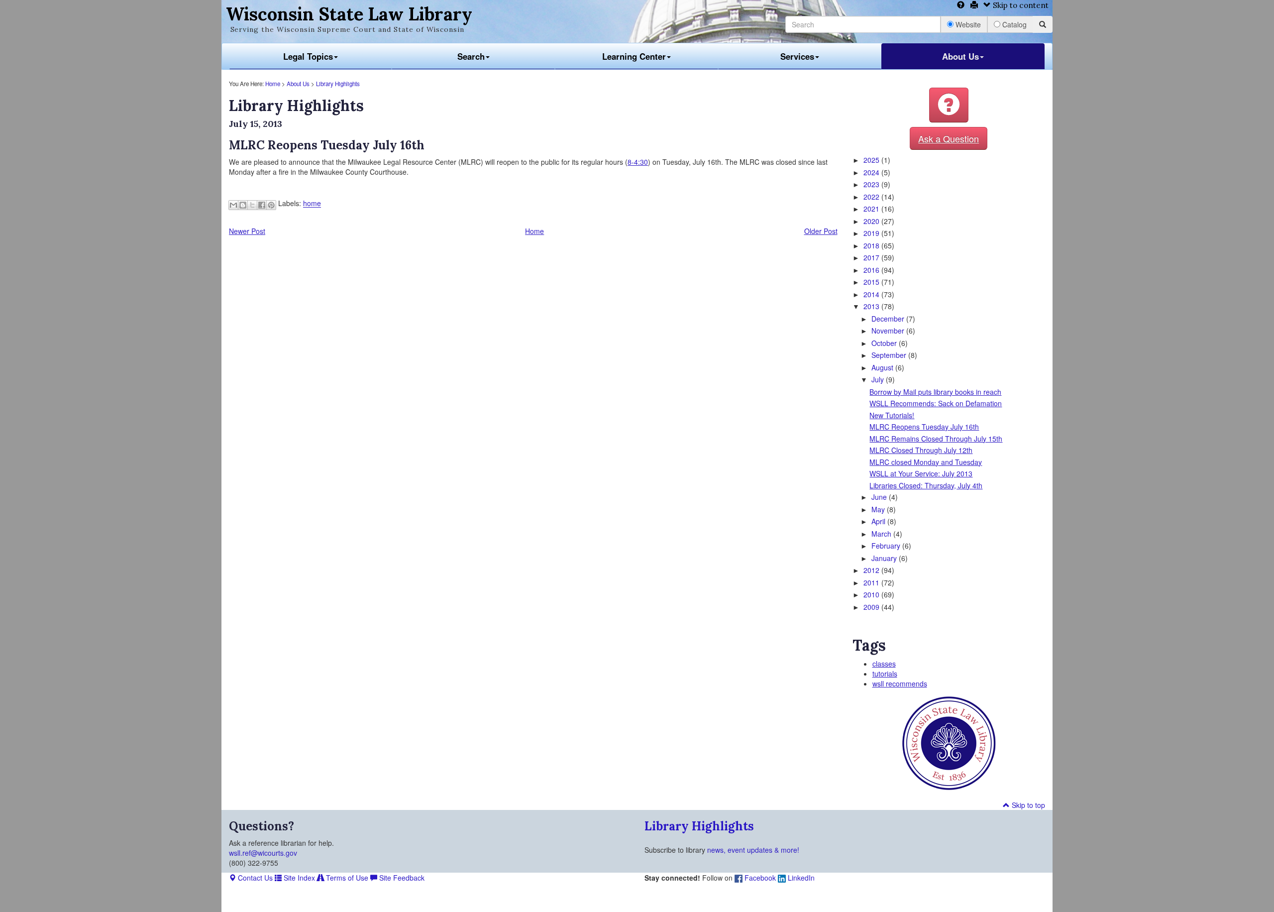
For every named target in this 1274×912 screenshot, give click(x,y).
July (878, 379)
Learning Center (634, 56)
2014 (872, 294)
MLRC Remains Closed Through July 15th (935, 439)
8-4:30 (638, 162)
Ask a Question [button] (948, 138)
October (885, 343)
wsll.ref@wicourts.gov (263, 853)
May (879, 509)
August (883, 367)
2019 (872, 233)
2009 (872, 607)
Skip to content (1020, 5)
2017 (872, 257)
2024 (872, 172)
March (882, 534)
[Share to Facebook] (262, 205)
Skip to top (1027, 805)
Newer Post (247, 231)
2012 (872, 570)
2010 (872, 594)
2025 (872, 160)
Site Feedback (401, 878)
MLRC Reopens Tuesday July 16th (924, 427)
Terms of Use (346, 878)
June (880, 497)
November (888, 331)
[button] (948, 105)
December (888, 319)
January (885, 558)
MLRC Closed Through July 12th (920, 450)
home (312, 204)
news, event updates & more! (753, 850)
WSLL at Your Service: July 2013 (920, 473)
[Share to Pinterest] (271, 205)
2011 (872, 582)
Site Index (298, 878)
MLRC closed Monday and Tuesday (925, 462)
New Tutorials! (891, 415)
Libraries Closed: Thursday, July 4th (925, 485)
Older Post (821, 231)
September (889, 355)
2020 (872, 221)
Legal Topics (308, 56)
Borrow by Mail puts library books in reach (935, 392)
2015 (872, 282)
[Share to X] (252, 205)
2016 (872, 270)
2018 (872, 245)
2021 (872, 209)
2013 (872, 306)
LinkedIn (800, 878)
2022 (872, 197)
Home (272, 84)
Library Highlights (338, 84)
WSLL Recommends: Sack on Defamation (935, 403)
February (886, 546)
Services (797, 56)
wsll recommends (899, 683)
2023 (872, 184)
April (879, 521)
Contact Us (254, 878)
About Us (960, 56)
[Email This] (233, 205)
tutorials (884, 674)
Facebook (759, 878)
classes (884, 664)
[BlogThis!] (243, 205)
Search (471, 56)
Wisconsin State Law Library (349, 13)
